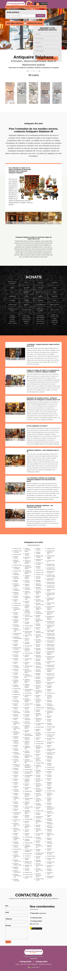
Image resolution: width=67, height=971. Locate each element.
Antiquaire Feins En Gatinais (17, 648)
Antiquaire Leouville (38, 553)
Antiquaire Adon (28, 853)
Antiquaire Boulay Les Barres (27, 681)
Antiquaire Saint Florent (50, 590)
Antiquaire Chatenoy (15, 867)
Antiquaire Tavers (49, 746)
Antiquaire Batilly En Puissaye (29, 772)
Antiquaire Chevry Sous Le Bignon (17, 830)
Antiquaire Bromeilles (27, 643)
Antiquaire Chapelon (27, 554)
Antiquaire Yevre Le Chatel (51, 862)
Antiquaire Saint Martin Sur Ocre (50, 648)
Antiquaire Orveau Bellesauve (38, 759)
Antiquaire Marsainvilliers (39, 612)
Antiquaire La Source (50, 873)
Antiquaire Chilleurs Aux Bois (16, 825)
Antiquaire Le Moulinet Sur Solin (39, 692)
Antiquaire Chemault (15, 846)
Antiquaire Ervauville (15, 677)
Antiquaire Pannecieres (39, 804)
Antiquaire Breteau (27, 656)
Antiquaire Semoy (49, 716)
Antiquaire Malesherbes (39, 584)
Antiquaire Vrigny (51, 856)
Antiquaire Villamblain (49, 819)
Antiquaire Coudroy (15, 779)
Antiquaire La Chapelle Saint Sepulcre (28, 567)
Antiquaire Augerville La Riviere (28, 812)
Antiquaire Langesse (38, 549)
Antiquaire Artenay (27, 830)
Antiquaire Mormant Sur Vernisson (39, 682)
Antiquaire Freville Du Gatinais (16, 621)
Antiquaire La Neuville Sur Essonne (39, 720)
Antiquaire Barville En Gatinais (27, 780)
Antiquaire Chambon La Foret (28, 593)
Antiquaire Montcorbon (38, 663)
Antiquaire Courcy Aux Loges (16, 761)
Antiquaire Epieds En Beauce (15, 681)
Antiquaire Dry (16, 694)
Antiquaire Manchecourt (39, 588)
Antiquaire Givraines (15, 597)
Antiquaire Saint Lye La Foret (50, 641)
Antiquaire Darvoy (15, 719)
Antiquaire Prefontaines (39, 838)
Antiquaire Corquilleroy (16, 790)
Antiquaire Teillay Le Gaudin (51, 750)
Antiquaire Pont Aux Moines (50, 877)
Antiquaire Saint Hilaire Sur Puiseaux (50, 618)
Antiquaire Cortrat (15, 787)
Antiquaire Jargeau (27, 858)
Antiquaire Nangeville (38, 705)
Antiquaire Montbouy (38, 659)
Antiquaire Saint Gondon (50, 603)
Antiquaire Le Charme (28, 558)
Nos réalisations (15, 23)
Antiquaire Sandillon (49, 686)
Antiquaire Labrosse (27, 639)
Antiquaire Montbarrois (38, 656)
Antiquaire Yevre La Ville (51, 859)
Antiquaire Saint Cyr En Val (50, 572)
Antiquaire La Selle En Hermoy (51, 708)
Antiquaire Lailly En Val (28, 877)
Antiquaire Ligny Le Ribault (39, 556)
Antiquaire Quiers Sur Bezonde (40, 853)
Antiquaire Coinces (15, 809)
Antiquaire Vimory (49, 849)
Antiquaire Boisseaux (27, 711)
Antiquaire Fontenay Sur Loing (16, 630)
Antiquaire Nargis (40, 707)
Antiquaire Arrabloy (27, 834)
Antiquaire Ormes (38, 755)
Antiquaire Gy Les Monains (16, 568)
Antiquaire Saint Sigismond (50, 683)
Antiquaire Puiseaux (38, 850)
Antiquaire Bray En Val (28, 659)
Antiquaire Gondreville (16, 593)
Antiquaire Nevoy (40, 727)
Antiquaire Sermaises (49, 724)
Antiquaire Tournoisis (49, 776)
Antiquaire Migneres (38, 645)
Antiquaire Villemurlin (49, 830)
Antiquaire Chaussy (15, 852)
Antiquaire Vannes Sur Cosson (49, 794)
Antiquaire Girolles (15, 600)
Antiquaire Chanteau (27, 585)
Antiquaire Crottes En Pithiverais (16, 742)
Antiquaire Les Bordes (28, 696)
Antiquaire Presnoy (38, 841)
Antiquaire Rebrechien (38, 861)
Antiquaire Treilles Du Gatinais (49, 784)
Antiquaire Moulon (38, 696)
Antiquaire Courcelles (15, 769)
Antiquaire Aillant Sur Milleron (29, 850)
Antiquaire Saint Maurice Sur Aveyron (50, 653)
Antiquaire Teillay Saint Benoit (51, 753)
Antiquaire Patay (40, 810)
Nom (6, 905)
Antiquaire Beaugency (27, 752)
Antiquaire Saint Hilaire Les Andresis (50, 608)
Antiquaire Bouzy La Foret (29, 666)
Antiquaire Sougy (51, 732)
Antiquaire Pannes (38, 808)
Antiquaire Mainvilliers (38, 581)
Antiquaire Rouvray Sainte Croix (39, 865)
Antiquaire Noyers (38, 738)
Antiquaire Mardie (38, 597)
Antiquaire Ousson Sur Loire (38, 767)
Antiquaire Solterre (49, 729)
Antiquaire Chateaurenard (16, 871)
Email (7, 912)
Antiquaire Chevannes (16, 842)
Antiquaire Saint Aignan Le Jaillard (50, 557)
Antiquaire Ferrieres (15, 641)
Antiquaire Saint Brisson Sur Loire (51, 568)
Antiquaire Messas (38, 628)
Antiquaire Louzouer (38, 577)
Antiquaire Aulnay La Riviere (27, 803)
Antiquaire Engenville (15, 685)
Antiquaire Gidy (17, 605)
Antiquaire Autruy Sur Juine (29, 807)
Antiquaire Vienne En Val (50, 812)
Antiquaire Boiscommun (28, 722)
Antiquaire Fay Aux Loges (16, 652)
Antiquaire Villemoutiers (50, 826)
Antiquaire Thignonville (50, 757)
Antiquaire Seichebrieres (50, 704)
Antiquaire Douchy (15, 697)
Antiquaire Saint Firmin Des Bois (51, 583)
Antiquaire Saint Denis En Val (50, 579)
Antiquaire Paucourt (38, 813)
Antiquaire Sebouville (49, 701)
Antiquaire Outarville (38, 776)
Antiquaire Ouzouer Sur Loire (39, 795)
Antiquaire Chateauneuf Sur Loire (17, 876)
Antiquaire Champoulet (27, 588)
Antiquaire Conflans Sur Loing (16, 798)
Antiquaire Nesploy (38, 710)
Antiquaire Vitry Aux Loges (50, 853)
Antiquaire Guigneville (16, 577)
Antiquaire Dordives (15, 704)
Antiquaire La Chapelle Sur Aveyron (28, 562)
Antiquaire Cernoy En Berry (29, 615)
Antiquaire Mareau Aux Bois (40, 600)
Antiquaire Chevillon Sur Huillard (16, 838)
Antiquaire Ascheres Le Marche (28, 826)
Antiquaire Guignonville (16, 574)
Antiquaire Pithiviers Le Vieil (39, 830)
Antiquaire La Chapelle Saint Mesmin (28, 572)
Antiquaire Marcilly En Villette (38, 593)
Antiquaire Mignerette (38, 649)
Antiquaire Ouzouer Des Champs (39, 785)
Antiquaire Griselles (15, 581)
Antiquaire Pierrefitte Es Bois (39, 822)
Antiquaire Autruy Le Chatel (29, 799)
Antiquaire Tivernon (49, 772)
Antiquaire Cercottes (27, 622)
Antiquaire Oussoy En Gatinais (38, 772)
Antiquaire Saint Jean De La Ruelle (50, 627)
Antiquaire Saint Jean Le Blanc (50, 631)
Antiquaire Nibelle (38, 730)
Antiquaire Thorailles (49, 764)
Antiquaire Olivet (40, 743)
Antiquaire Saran (51, 693)
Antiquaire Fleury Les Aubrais (17, 634)
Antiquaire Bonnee (27, 708)
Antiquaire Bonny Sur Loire (29, 704)
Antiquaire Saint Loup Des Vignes (51, 638)
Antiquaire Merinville (38, 624)
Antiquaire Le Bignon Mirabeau (29, 734)
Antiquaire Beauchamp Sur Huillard (28, 756)
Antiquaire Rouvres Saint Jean (39, 870)
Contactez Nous (34, 23)
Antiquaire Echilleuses (16, 691)
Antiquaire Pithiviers (38, 826)
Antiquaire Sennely (49, 720)
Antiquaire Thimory (49, 760)
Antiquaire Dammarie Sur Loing (16, 728)
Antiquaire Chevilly (15, 834)
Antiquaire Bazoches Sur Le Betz (29, 761)
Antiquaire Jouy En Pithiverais (28, 862)
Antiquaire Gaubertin (15, 617)
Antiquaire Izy (28, 855)
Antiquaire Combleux (15, 806)
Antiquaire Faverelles (15, 655)
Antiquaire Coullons (15, 776)
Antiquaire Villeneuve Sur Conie (50, 835)
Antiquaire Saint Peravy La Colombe (50, 670)
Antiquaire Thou (50, 767)
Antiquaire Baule (28, 769)
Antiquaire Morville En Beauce (38, 687)
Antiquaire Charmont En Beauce (28, 550)
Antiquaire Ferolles (15, 645)
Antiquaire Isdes (17, 548)
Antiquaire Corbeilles (15, 794)
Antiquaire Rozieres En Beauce (39, 875)
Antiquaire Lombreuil (38, 567)
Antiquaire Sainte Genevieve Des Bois (51, 594)
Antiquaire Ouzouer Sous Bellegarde (39, 790)
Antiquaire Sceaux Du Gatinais (49, 697)
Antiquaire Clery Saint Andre (17, 813)
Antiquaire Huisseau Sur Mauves (16, 562)
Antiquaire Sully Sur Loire (50, 739)
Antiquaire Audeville (27, 816)
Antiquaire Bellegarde (27, 738)
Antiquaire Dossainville (16, 701)
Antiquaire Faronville (15, 659)
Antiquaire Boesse (27, 731)
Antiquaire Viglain (49, 816)
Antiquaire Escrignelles (16, 666)
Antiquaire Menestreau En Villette (39, 620)
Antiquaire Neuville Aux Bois (39, 715)
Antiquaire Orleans (38, 751)
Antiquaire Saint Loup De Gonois (51, 634)
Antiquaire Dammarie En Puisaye (16, 733)
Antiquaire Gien (17, 603)
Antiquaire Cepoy (29, 625)
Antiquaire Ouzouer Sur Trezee (39, 800)
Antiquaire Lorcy (39, 570)
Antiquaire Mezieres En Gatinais (39, 641)
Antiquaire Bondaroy (27, 715)
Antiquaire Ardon (28, 837)
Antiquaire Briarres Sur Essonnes (27, 649)
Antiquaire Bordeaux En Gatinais (28, 700)
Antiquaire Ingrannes (15, 557)
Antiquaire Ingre (17, 554)
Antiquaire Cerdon (27, 619)
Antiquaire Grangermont (16, 589)
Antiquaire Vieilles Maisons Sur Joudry (51, 808)
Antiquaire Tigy (50, 769)
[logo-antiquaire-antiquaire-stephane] (33, 953)
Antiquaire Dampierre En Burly (16, 723)
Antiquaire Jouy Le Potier (28, 866)
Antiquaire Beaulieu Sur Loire (28, 748)
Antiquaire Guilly (17, 571)
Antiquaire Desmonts (15, 715)
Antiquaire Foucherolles (16, 625)
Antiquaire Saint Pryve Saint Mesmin (50, 679)
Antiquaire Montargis (38, 652)
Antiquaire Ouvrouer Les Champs (39, 780)
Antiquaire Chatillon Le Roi (17, 860)
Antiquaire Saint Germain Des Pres (50, 599)
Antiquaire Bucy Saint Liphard (28, 632)
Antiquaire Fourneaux (49, 869)
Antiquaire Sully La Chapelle (50, 735)
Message (8, 925)
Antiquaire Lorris (39, 572)
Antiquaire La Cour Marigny (16, 765)
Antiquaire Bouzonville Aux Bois (28, 676)
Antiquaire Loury (39, 574)
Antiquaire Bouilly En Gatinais (27, 686)
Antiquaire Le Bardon (28, 788)
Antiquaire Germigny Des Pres (16, 609)
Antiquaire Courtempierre (16, 753)
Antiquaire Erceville (15, 673)
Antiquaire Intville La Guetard (17, 551)
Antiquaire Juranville (27, 869)
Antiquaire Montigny (38, 674)
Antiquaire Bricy (28, 645)
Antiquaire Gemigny (15, 613)
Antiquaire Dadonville (15, 737)
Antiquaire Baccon (27, 784)
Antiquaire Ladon (29, 874)
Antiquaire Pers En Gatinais (39, 817)
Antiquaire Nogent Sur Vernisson (38, 734)
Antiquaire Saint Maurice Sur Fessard (50, 658)
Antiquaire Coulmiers (15, 772)
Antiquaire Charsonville (16, 880)
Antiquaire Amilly (29, 842)
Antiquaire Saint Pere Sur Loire (50, 674)
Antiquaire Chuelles (15, 817)
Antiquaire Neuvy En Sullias (40, 724)
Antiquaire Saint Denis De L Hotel (51, 576)
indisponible (37, 918)
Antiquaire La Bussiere (28, 628)
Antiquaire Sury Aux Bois (50, 742)
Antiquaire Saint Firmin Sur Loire (50, 586)
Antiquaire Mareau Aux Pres (40, 604)
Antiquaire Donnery (15, 708)
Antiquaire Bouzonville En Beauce (28, 671)
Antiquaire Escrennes (16, 670)
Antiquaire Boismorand (27, 719)
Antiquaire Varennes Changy (49, 799)
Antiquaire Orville (40, 763)
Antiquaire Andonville (27, 840)
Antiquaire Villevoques (49, 842)
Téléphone (8, 919)
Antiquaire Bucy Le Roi (28, 635)
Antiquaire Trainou (49, 779)
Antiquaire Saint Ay (50, 561)
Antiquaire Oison (40, 741)
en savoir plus (21, 103)
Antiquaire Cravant (15, 746)
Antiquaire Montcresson (39, 667)
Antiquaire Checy (17, 849)
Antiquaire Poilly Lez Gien (39, 834)
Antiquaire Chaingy (27, 602)
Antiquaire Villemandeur (50, 823)
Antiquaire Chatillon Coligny (17, 864)
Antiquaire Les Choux (16, 820)
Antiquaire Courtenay (15, 749)
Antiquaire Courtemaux (16, 756)
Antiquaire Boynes (27, 663)
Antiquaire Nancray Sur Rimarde (39, 701)
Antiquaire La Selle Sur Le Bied (50, 712)
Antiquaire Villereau (49, 839)
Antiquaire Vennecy (49, 803)
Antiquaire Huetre (17, 565)
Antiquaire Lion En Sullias (39, 563)
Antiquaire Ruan (50, 548)
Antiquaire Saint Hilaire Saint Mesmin (50, 613)
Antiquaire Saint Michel (50, 662)
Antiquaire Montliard (38, 677)
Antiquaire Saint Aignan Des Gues (50, 552)
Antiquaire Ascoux (27, 822)
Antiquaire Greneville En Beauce (16, 585)
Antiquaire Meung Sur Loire (40, 632)
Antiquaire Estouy (15, 662)
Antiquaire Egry (17, 688)
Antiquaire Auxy (28, 791)
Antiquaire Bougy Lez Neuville (29, 690)
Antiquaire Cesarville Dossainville (27, 611)
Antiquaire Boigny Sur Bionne (27, 727)
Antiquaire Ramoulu (38, 857)
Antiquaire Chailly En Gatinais (27, 606)
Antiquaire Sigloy (51, 726)
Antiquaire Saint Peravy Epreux (50, 666)
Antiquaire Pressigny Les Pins (39, 846)
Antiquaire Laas (28, 872)
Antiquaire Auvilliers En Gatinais (28, 795)
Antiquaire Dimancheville (16, 711)
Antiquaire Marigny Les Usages (39, 608)
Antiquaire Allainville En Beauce (28, 846)
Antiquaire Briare (29, 653)
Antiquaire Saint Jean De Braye (50, 622)
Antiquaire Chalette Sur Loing (28, 598)
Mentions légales (45, 964)
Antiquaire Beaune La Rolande (27, 743)
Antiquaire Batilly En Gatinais (29, 776)
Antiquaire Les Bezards (50, 866)
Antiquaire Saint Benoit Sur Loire (51, 565)
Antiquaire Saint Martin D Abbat (50, 645)
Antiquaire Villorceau (49, 846)
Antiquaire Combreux (15, 802)
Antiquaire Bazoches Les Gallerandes (28, 766)
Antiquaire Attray (29, 819)
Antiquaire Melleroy (38, 616)
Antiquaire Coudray (15, 783)
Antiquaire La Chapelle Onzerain (28, 577)
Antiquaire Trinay (51, 790)
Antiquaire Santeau (49, 690)
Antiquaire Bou (28, 693)
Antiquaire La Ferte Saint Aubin (17, 637)
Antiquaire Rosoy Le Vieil (40, 879)
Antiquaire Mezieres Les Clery (39, 636)
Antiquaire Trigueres (49, 788)
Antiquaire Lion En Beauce (39, 560)
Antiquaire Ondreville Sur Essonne (39, 747)
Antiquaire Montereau (38, 670)
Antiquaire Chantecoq (27, 581)
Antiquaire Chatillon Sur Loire (16, 856)
